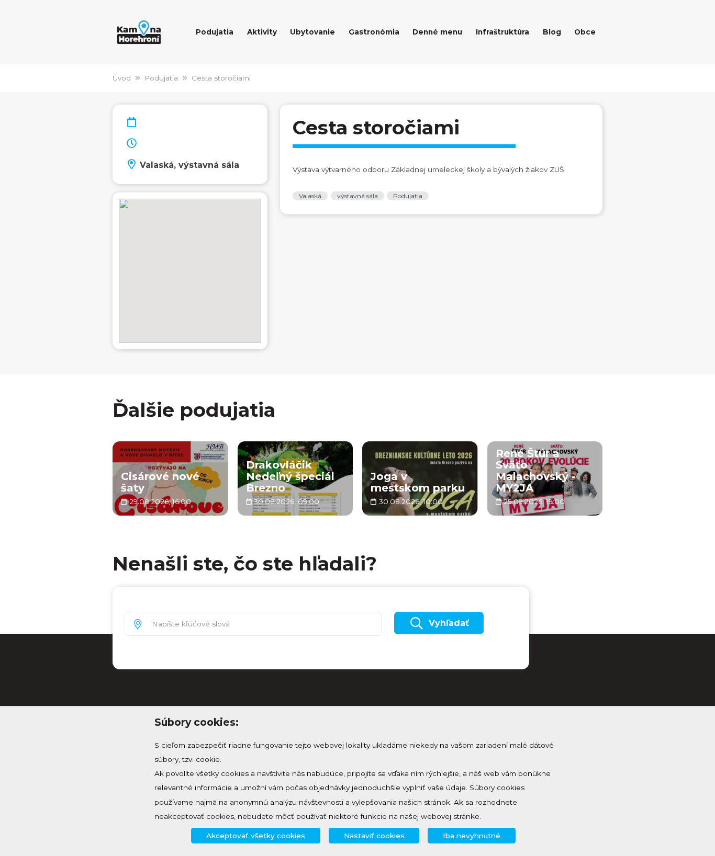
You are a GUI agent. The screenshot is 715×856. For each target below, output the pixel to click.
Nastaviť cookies (374, 835)
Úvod (122, 78)
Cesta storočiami (221, 78)
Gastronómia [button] (374, 32)
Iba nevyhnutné (471, 835)
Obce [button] (585, 32)
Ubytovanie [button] (312, 32)
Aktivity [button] (262, 32)
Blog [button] (552, 32)
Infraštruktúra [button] (502, 32)
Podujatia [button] (214, 32)
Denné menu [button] (437, 32)
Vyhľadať (449, 623)
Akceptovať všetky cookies (255, 835)
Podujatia (161, 78)
